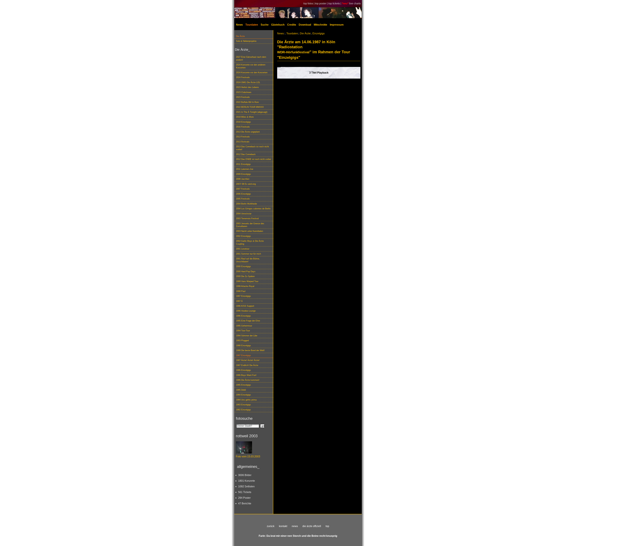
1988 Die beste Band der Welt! (250, 350)
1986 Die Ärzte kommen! (247, 380)
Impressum (337, 24)
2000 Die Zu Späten (245, 276)
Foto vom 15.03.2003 (248, 456)
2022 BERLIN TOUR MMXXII (250, 107)
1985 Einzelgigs (243, 385)
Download (305, 24)
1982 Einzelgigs (243, 409)
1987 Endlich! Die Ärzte (247, 365)
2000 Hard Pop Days (245, 271)
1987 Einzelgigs (243, 355)
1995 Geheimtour (244, 326)
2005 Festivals (243, 198)
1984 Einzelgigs (243, 395)
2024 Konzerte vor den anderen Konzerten (250, 66)
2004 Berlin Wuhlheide (246, 204)
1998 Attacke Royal (245, 286)
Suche (265, 24)
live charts (355, 3)
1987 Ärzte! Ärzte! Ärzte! (247, 360)
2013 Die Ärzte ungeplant (248, 132)
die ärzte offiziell (311, 526)
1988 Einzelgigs (243, 345)
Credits (291, 24)
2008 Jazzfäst (242, 179)
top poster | (321, 3)
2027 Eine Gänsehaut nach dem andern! (251, 58)
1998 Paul (240, 291)
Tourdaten (251, 24)
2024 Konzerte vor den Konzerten (251, 72)
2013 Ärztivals (242, 141)
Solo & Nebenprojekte (246, 41)
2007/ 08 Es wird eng (246, 184)
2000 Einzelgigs (243, 266)
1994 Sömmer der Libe (246, 335)
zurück (270, 526)
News (239, 24)
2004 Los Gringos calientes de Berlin (253, 208)
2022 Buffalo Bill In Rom (247, 102)
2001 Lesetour (242, 249)
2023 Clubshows (243, 92)
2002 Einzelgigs (243, 236)
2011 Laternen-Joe (244, 169)
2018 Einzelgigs (243, 122)
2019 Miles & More (245, 117)
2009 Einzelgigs (243, 174)
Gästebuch (278, 24)
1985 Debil (241, 390)
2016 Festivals (243, 127)
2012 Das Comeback (246, 154)
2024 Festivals (243, 77)
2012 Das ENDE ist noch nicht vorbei (253, 159)
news (295, 526)
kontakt (283, 526)
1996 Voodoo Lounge (246, 311)
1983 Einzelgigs (243, 404)
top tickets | (335, 3)
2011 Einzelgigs (243, 164)
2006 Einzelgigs (243, 194)
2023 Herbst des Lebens (247, 87)
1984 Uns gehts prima (246, 400)
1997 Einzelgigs (243, 296)
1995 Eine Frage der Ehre (248, 320)
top (327, 526)
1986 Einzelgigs (243, 370)
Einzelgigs (318, 33)
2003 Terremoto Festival (247, 218)
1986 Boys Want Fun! (246, 375)
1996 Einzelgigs (243, 316)
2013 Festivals (243, 136)
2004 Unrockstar (243, 213)
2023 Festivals (243, 97)
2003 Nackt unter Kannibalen (249, 231)
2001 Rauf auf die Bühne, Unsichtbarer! (248, 260)
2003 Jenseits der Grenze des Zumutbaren (250, 224)
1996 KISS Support (245, 306)
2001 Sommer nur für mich (248, 254)
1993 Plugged (242, 340)
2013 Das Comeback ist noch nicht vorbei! (252, 148)
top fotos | (309, 3)
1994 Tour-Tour (243, 330)
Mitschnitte (320, 24)
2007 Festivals (243, 189)
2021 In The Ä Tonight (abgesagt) (251, 112)
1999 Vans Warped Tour (247, 281)
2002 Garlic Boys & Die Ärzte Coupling (250, 242)
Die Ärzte (240, 36)
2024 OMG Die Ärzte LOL (248, 82)
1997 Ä (239, 301)
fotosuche (244, 418)
